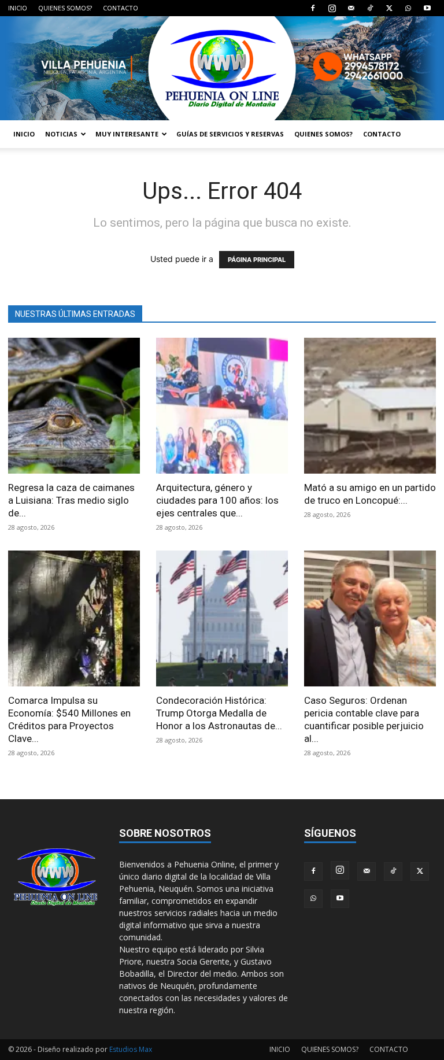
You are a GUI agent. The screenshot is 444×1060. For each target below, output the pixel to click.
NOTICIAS (61, 134)
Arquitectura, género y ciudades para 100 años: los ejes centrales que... (217, 500)
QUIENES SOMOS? (65, 7)
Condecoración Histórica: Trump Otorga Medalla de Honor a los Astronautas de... (219, 713)
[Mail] (351, 8)
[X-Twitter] (389, 8)
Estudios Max (130, 1049)
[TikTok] (370, 8)
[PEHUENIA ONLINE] (222, 68)
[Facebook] (312, 8)
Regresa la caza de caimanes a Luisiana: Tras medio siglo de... (71, 500)
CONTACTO (120, 7)
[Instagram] (332, 8)
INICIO (17, 7)
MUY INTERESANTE (126, 134)
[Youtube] (427, 8)
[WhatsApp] (408, 8)
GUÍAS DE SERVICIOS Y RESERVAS (230, 134)
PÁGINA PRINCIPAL (257, 260)
